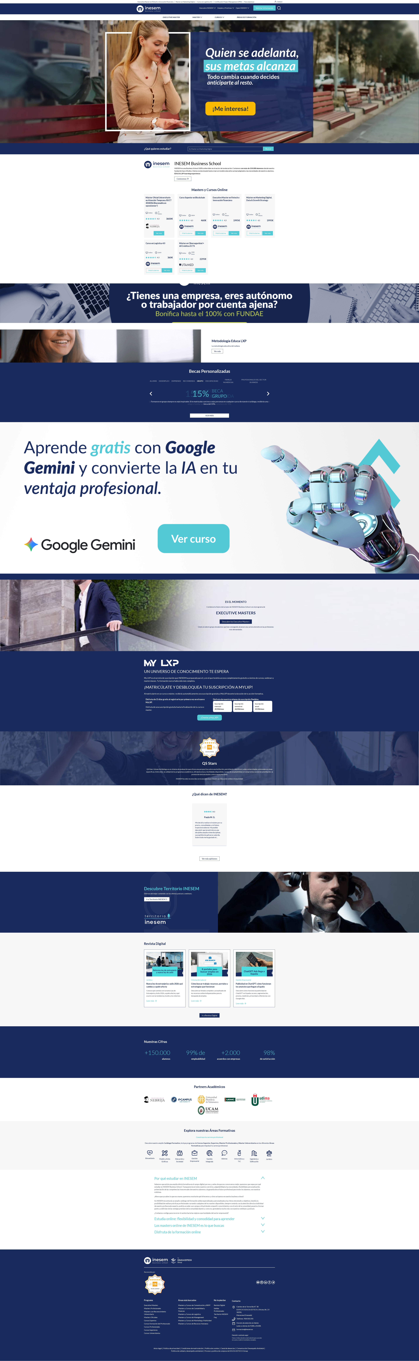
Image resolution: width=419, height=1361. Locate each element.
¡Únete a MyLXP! (209, 717)
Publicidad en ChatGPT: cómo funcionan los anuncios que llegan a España (253, 985)
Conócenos (181, 179)
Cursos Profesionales (152, 1327)
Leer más (150, 1001)
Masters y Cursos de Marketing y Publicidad (194, 1320)
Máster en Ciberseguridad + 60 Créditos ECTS (191, 244)
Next (268, 393)
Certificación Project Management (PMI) (228, 2)
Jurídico (269, 1159)
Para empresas (249, 2)
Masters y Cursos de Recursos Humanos (193, 1324)
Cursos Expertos (150, 1320)
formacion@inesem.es (244, 1329)
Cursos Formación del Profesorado (157, 1324)
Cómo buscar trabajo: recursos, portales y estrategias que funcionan (209, 985)
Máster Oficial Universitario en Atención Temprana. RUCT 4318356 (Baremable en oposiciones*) (159, 201)
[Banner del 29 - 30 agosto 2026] (209, 81)
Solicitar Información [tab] (264, 8)
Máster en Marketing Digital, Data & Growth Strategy (259, 198)
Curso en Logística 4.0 (204, 2)
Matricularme (187, 233)
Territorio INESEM (221, 1314)
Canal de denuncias (228, 1348)
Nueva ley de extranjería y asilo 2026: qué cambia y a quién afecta (164, 985)
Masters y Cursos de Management (191, 1317)
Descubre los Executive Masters (236, 621)
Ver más (159, 233)
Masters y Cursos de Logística (189, 1314)
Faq (215, 1317)
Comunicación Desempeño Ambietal (250, 1348)
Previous (151, 393)
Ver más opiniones (209, 858)
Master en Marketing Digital (185, 2)
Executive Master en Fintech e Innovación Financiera (155, 2)
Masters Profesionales (152, 1308)
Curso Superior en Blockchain (192, 197)
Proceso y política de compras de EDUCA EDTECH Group (226, 1351)
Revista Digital (219, 1305)
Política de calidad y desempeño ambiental (187, 1351)
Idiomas (224, 1159)
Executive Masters (151, 1305)
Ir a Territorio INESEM (155, 899)
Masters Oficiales (150, 1317)
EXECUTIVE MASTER (171, 17)
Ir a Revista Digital (209, 1015)
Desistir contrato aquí (240, 1335)
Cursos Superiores (151, 1330)
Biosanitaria (149, 1158)
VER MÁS (209, 415)
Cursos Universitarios (152, 1333)
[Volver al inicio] (148, 8)
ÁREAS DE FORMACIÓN (246, 17)
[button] (279, 8)
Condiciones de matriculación (192, 1348)
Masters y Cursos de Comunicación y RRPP (194, 1305)
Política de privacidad (171, 1348)
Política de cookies (212, 1348)
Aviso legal (158, 1348)
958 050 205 (248, 1319)
